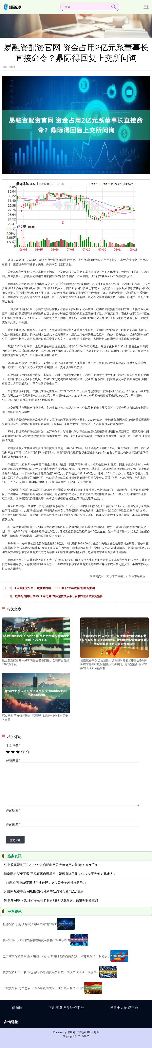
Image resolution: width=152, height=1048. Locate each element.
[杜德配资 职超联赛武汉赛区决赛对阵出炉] (66, 924)
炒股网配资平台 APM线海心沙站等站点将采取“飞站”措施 (43, 891)
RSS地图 (81, 1032)
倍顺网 (17, 1007)
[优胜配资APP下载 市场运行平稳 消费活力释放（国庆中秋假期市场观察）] (108, 972)
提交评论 (15, 840)
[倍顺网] (13, 6)
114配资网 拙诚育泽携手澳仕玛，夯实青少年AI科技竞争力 (45, 882)
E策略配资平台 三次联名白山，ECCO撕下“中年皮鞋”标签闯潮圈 (55, 588)
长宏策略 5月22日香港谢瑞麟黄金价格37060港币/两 (36, 940)
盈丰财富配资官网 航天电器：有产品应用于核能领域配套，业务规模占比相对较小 (56, 956)
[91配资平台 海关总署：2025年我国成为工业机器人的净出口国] (93, 988)
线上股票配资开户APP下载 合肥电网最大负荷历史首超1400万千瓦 (51, 864)
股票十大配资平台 (124, 1007)
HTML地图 (93, 1032)
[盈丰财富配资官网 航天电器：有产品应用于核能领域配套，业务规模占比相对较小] (119, 956)
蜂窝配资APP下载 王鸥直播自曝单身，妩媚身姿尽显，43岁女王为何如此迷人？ (60, 873)
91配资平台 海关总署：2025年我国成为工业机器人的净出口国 (43, 988)
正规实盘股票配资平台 (66, 1007)
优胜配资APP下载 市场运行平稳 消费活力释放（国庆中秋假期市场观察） (51, 972)
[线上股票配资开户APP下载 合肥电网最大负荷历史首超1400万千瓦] (36, 637)
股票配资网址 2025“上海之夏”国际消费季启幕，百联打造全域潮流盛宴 (59, 596)
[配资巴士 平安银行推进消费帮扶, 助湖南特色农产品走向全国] (36, 692)
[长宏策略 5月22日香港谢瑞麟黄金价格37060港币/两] (79, 940)
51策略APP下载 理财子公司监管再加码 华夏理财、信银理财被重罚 (51, 900)
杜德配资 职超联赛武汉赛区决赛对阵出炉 (30, 924)
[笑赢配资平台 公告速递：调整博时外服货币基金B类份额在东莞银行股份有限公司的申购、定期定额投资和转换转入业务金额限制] (114, 637)
